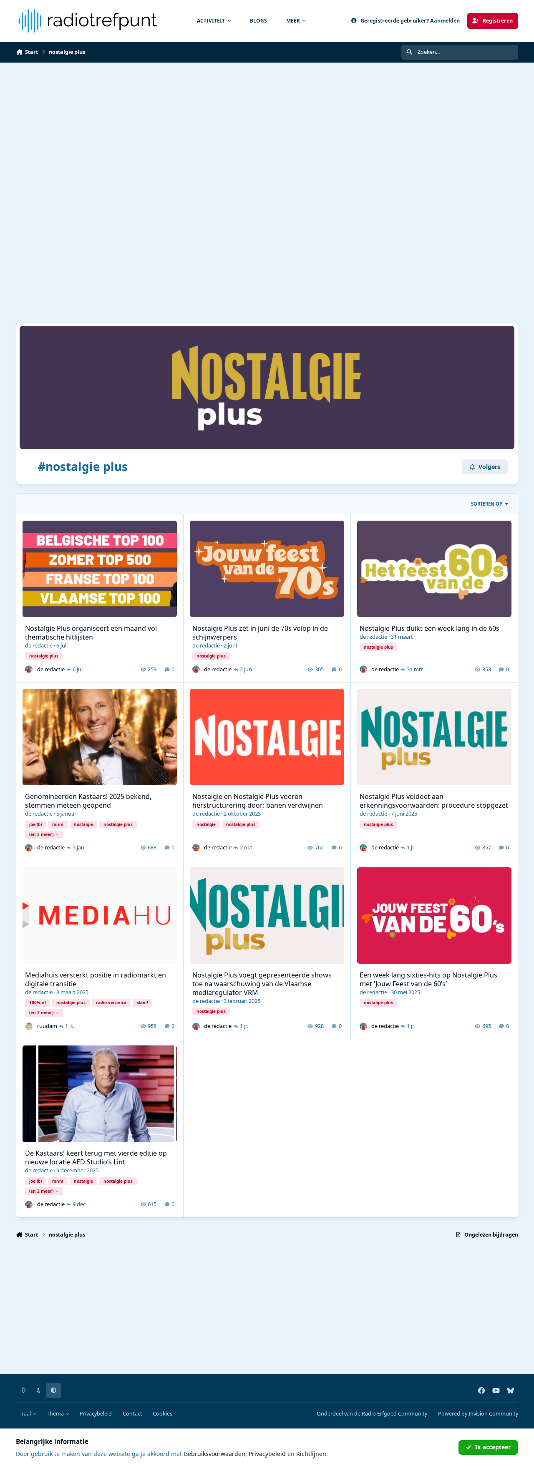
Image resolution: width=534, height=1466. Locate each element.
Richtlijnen (311, 1454)
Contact (132, 1413)
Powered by (478, 1413)
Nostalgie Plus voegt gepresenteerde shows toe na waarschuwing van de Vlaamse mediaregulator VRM (262, 983)
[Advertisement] (267, 125)
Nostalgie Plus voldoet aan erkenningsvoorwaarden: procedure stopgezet (434, 801)
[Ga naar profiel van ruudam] (29, 1026)
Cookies (162, 1413)
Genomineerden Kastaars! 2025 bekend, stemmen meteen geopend (88, 801)
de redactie (39, 645)
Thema (56, 1413)
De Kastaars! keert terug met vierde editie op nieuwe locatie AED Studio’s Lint (96, 1157)
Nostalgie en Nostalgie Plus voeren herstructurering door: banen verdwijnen (257, 801)
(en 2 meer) (41, 834)
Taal (26, 1413)
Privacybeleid (96, 1413)
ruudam (47, 1026)
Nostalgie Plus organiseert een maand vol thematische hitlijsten (91, 633)
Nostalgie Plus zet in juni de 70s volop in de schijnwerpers (260, 633)
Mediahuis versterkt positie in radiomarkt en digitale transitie (95, 979)
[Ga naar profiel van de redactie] (29, 669)
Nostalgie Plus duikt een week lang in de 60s (429, 628)
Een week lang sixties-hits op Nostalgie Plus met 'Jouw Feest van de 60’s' (428, 979)
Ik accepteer (493, 1447)
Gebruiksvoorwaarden (214, 1454)
